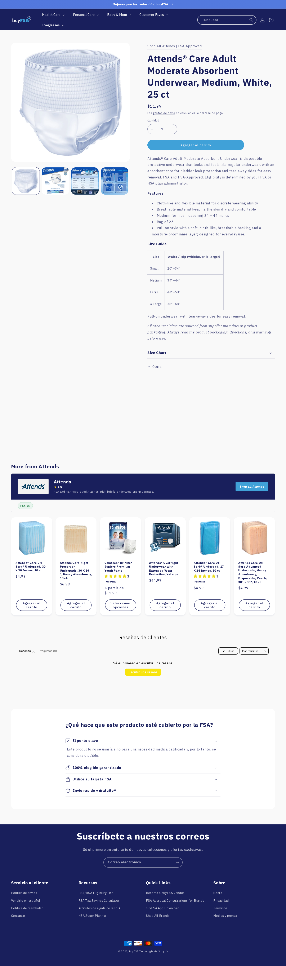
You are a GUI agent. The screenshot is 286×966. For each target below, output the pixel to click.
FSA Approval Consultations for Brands (175, 901)
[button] (271, 20)
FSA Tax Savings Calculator (99, 901)
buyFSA (133, 951)
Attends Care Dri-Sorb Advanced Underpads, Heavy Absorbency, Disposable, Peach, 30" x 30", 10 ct (252, 572)
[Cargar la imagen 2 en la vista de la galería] (55, 181)
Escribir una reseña (143, 672)
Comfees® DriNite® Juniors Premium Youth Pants (118, 566)
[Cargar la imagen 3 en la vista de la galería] (85, 181)
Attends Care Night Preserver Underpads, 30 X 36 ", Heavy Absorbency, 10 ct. (76, 570)
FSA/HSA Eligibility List (96, 893)
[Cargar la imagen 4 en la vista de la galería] (114, 181)
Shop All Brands (157, 916)
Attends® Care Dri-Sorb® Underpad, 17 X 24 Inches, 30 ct (209, 566)
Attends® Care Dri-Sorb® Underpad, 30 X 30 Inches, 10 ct (30, 566)
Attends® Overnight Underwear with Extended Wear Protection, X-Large (163, 568)
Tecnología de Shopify (153, 951)
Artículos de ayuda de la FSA (100, 908)
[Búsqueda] (251, 20)
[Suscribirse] (177, 862)
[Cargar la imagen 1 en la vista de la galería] (26, 181)
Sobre (217, 893)
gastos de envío (164, 113)
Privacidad (221, 901)
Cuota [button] (156, 367)
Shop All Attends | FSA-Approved (174, 46)
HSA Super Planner (93, 916)
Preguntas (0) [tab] (48, 650)
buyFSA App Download (162, 908)
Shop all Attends (252, 486)
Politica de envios (24, 893)
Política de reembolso (27, 908)
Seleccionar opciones (121, 605)
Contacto (18, 916)
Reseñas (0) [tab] (27, 650)
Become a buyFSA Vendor (165, 893)
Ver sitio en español (25, 901)
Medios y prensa (225, 916)
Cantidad (153, 121)
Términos (220, 908)
